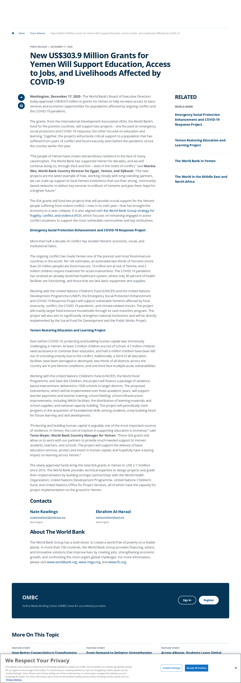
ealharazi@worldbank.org (110, 517)
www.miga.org (89, 562)
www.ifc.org (117, 562)
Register (209, 600)
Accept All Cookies (196, 667)
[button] (21, 105)
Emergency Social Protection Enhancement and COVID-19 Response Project (88, 230)
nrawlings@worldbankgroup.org (47, 517)
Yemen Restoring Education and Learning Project (68, 330)
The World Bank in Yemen (195, 161)
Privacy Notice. (14, 679)
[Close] (235, 668)
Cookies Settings (171, 667)
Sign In (187, 600)
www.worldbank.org (62, 562)
